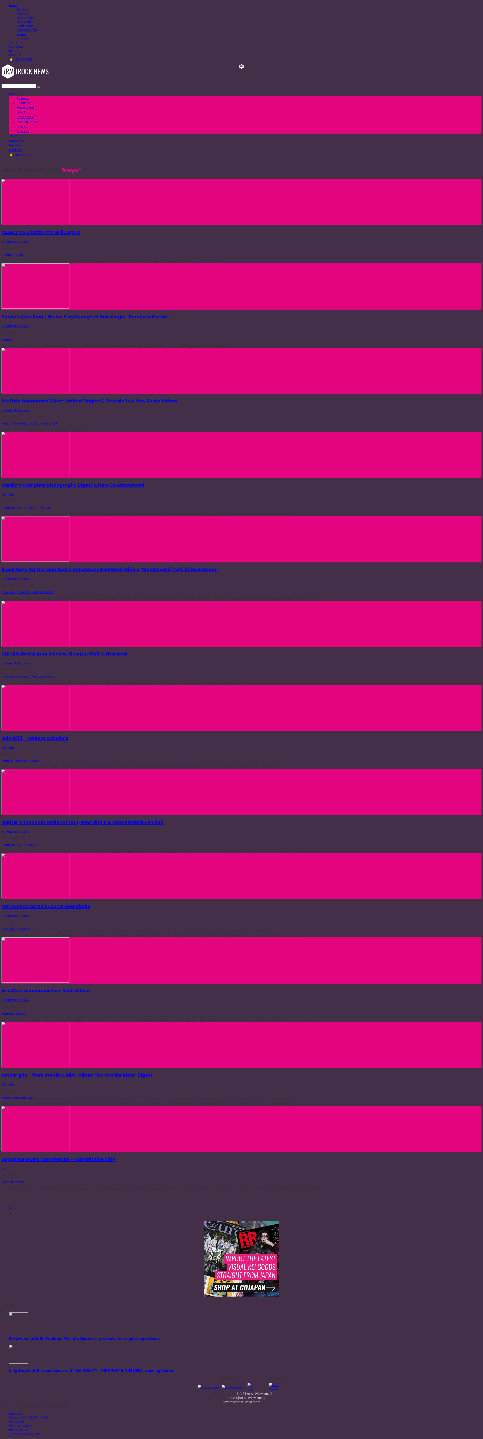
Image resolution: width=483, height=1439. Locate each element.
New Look (8, 592)
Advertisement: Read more (241, 1402)
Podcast (22, 38)
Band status (25, 26)
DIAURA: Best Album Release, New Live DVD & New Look (65, 654)
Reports (14, 51)
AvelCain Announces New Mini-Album (46, 991)
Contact (14, 55)
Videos (6, 339)
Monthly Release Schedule (21, 761)
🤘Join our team (20, 59)
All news (22, 9)
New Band (24, 22)
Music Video (25, 17)
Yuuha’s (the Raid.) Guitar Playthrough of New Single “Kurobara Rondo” (85, 317)
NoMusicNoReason (15, 241)
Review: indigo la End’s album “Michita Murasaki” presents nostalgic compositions (85, 1338)
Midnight (8, 494)
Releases (23, 13)
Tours (13, 42)
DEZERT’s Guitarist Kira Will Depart (41, 232)
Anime (21, 34)
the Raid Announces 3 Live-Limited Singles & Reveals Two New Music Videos (90, 401)
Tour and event (46, 423)
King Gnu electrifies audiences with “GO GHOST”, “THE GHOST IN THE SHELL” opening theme (91, 1370)
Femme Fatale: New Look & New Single (46, 906)
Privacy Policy (18, 1430)
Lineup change (12, 255)
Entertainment (27, 30)
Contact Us (17, 1421)
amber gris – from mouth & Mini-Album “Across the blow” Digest (77, 1075)
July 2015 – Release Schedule (35, 738)
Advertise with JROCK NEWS (28, 1417)
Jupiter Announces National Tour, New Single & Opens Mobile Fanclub (83, 822)
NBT (4, 1169)
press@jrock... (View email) (246, 1398)
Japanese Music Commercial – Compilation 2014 (58, 1159)
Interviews (16, 46)
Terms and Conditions (25, 1434)
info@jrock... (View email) (254, 1394)
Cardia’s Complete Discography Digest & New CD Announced (73, 485)
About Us (15, 1413)
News (13, 5)
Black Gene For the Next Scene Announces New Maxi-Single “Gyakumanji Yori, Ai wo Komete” (110, 569)
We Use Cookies (20, 1426)
